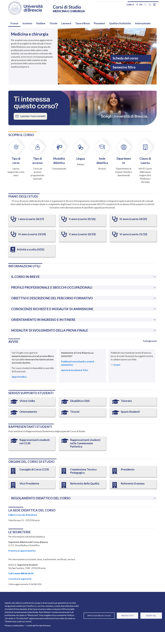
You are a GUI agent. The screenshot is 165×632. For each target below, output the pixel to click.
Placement (99, 23)
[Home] (25, 8)
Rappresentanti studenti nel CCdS (34, 441)
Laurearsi (66, 23)
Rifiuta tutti (127, 616)
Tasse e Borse (82, 23)
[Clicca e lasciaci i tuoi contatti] (82, 107)
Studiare (40, 23)
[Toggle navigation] (154, 4)
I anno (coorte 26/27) (31, 219)
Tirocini (53, 23)
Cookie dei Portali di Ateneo (38, 626)
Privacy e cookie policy (14, 626)
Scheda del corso (125, 58)
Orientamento (28, 411)
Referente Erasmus (133, 483)
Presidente (127, 469)
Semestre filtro (124, 67)
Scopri (117, 364)
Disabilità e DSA (80, 400)
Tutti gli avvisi (150, 341)
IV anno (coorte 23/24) (32, 234)
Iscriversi (27, 23)
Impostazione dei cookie (99, 616)
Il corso (14, 23)
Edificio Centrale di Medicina (22, 514)
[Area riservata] (145, 4)
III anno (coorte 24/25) (133, 219)
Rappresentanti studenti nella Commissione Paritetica (85, 443)
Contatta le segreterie (19, 578)
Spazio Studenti (130, 411)
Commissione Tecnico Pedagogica (83, 471)
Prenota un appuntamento (22, 550)
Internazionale (142, 23)
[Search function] (150, 4)
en (140, 4)
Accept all (151, 616)
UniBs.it (130, 4)
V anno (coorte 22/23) (82, 234)
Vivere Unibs (27, 400)
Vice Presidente (29, 483)
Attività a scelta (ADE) (30, 249)
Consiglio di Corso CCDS (34, 469)
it (137, 4)
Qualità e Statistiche (120, 23)
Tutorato (126, 400)
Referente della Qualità (84, 483)
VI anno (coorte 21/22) (133, 234)
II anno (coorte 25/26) (82, 219)
